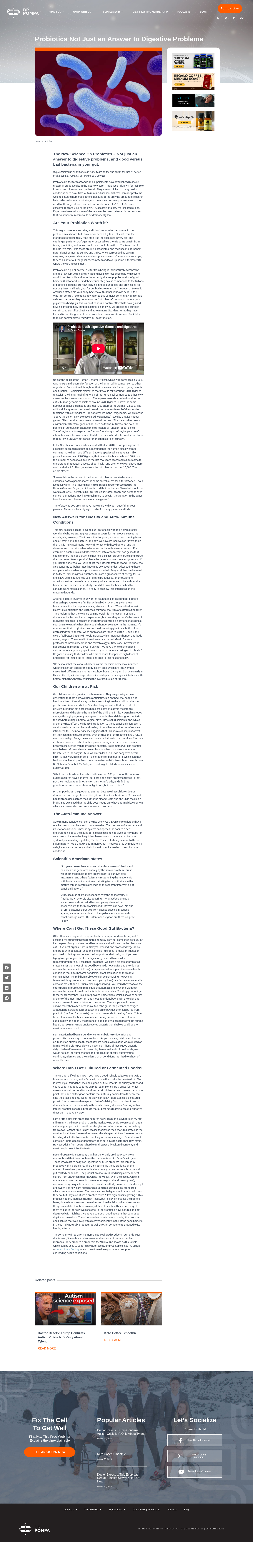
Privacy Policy (174, 1529)
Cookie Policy (194, 1529)
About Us (55, 12)
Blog (203, 12)
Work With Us (82, 12)
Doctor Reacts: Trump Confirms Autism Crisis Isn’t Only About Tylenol (61, 1337)
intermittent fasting (68, 1249)
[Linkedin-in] (218, 18)
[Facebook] (226, 18)
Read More (47, 1348)
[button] (7, 968)
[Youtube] (241, 18)
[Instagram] (234, 18)
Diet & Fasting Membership (150, 12)
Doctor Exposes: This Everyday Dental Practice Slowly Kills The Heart (118, 1478)
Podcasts (184, 12)
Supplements (112, 12)
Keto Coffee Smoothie (120, 1333)
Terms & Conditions (150, 1529)
